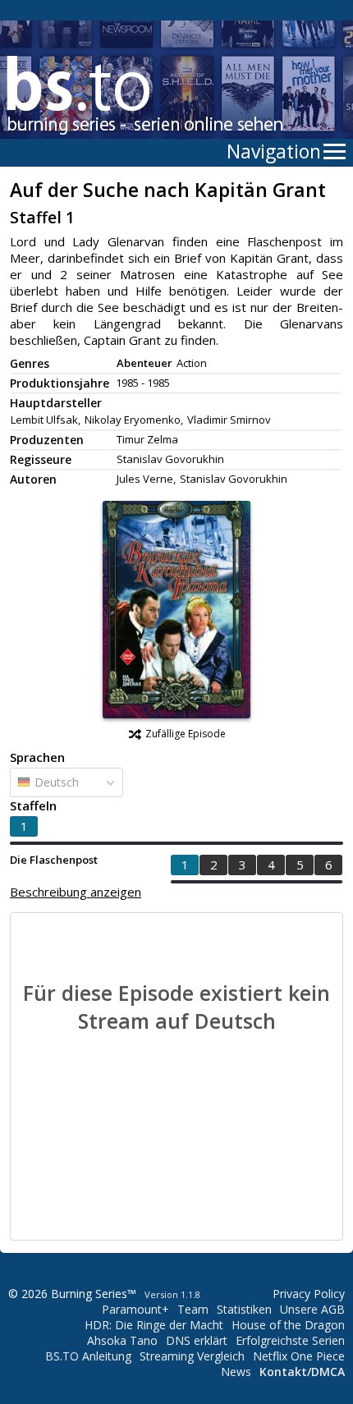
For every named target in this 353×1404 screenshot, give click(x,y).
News (236, 1371)
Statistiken (244, 1309)
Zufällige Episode (185, 734)
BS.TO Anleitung (88, 1356)
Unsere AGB (312, 1309)
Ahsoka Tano (122, 1340)
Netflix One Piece (299, 1356)
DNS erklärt (196, 1340)
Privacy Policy (309, 1293)
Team (193, 1309)
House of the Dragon (288, 1325)
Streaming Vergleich (192, 1356)
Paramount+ (135, 1309)
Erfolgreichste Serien (290, 1340)
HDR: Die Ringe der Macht (154, 1325)
